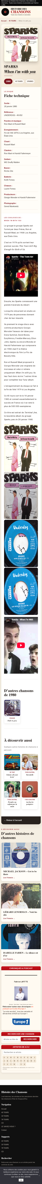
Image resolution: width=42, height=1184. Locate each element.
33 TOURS (5, 1116)
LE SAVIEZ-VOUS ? (8, 1126)
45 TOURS (12, 21)
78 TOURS (5, 1119)
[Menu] (38, 9)
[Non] (39, 1175)
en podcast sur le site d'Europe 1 (18, 1008)
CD (2, 1123)
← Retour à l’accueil (13, 820)
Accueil (4, 21)
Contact (4, 1130)
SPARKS (30, 81)
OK (21, 1180)
